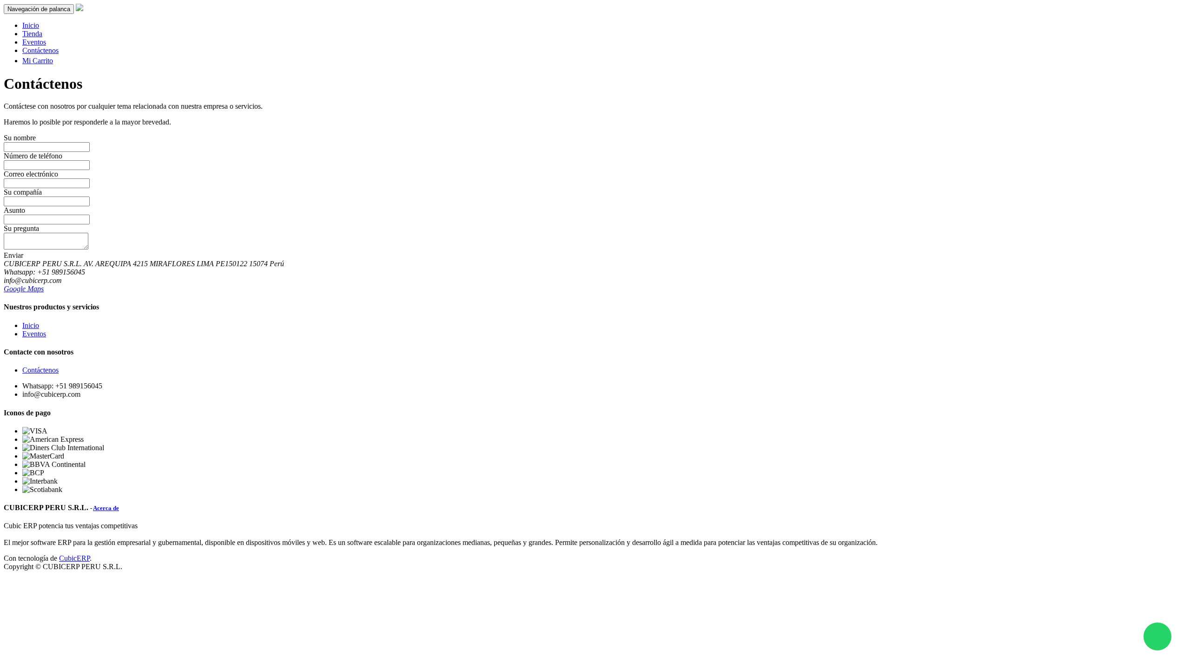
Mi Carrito (37, 61)
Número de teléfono (33, 156)
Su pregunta (21, 228)
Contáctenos (40, 370)
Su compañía (23, 192)
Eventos (34, 334)
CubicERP (74, 558)
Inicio (30, 325)
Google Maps (24, 289)
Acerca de (106, 508)
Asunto (14, 210)
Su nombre (20, 138)
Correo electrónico (31, 174)
